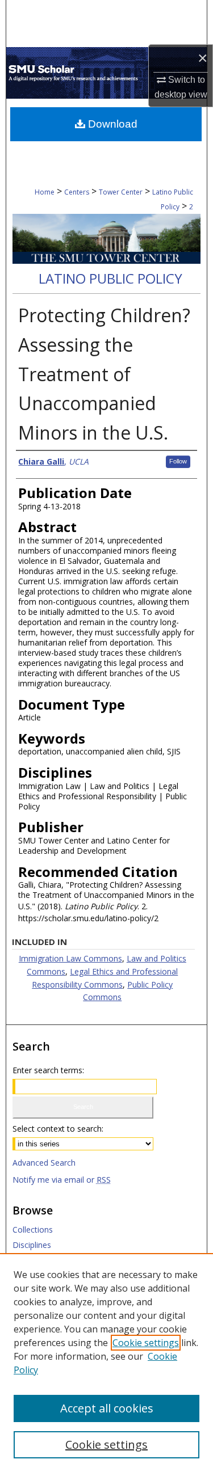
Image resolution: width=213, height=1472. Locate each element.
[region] (106, 1362)
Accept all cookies (106, 1408)
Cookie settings (145, 1342)
